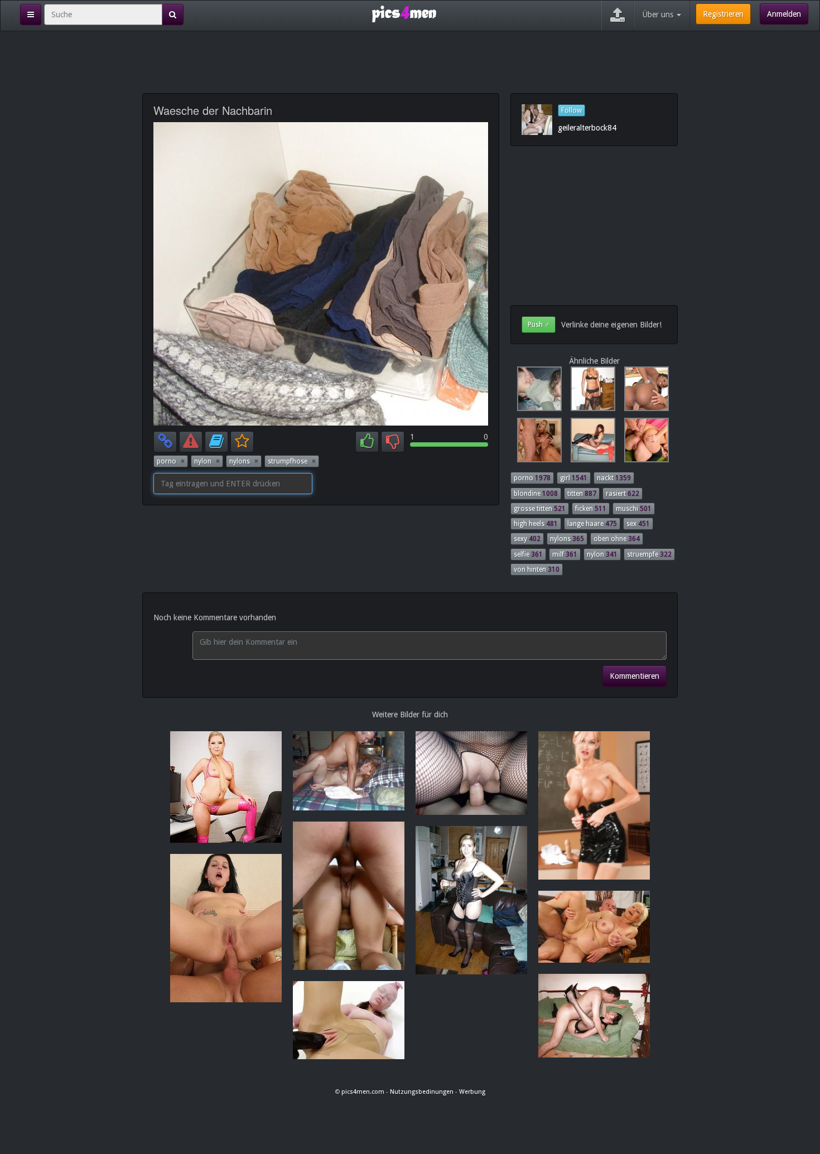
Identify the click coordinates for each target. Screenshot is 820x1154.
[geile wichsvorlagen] (537, 391)
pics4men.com (362, 1091)
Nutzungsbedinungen (422, 1091)
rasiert (622, 494)
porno (171, 461)
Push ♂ (538, 325)
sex (638, 524)
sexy (527, 539)
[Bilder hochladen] (617, 16)
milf (564, 554)
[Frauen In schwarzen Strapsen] (591, 391)
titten (581, 494)
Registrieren (723, 13)
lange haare (592, 524)
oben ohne (617, 539)
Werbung (472, 1091)
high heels (536, 524)
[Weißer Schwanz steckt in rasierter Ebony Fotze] (643, 391)
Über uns (659, 14)
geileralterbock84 (587, 127)
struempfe (649, 554)
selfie (528, 554)
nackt (614, 478)
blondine (536, 494)
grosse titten (540, 509)
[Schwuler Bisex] (537, 442)
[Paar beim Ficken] (591, 442)
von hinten (536, 569)
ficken (590, 509)
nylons (243, 461)
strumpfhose (292, 461)
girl (573, 478)
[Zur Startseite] (404, 13)
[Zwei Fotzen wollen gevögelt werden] (643, 442)
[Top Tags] (30, 14)
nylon (207, 461)
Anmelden (784, 13)
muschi (634, 509)
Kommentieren (634, 676)
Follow (571, 110)
